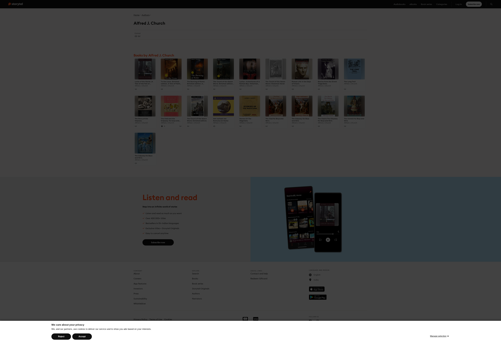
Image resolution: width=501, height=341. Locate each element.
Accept (82, 336)
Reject (61, 336)
